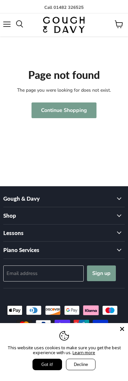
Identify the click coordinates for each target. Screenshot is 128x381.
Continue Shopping (64, 110)
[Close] (122, 329)
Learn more (84, 352)
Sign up (101, 273)
